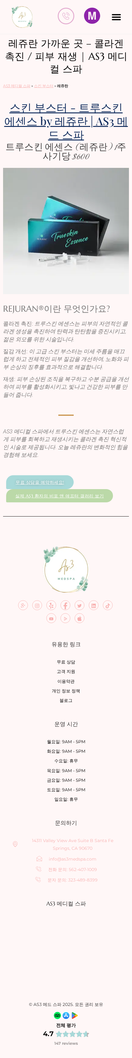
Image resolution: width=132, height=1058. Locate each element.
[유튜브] (51, 618)
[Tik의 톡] (108, 605)
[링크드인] (94, 605)
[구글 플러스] (23, 605)
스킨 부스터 (43, 85)
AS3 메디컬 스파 (16, 85)
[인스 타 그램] (37, 605)
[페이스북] (65, 605)
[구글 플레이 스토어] (65, 618)
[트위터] (79, 605)
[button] (116, 17)
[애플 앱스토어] (79, 618)
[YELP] (51, 605)
